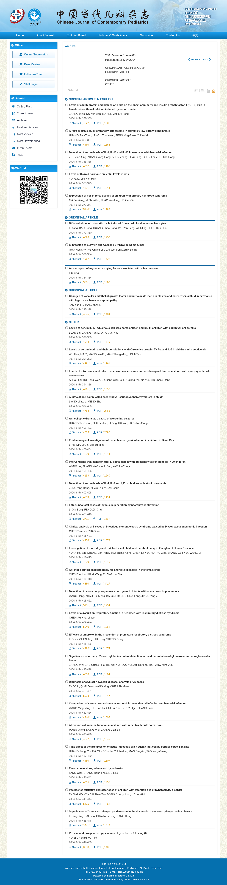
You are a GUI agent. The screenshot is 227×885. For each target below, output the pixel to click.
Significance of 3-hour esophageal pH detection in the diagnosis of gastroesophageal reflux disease (130, 811)
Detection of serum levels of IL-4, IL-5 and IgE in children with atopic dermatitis (117, 483)
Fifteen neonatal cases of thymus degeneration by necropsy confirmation (114, 504)
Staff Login (30, 84)
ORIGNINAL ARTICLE (118, 71)
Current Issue (25, 113)
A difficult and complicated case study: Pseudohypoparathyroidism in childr (116, 396)
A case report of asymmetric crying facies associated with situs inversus (113, 268)
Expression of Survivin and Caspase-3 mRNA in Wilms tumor (106, 244)
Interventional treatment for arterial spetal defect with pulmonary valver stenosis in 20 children (127, 461)
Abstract (76, 123)
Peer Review (31, 64)
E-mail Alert (24, 147)
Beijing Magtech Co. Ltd (120, 875)
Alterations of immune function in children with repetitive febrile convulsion (115, 725)
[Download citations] (196, 91)
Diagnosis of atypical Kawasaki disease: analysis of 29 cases (106, 681)
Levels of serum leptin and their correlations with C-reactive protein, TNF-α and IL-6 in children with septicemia (137, 349)
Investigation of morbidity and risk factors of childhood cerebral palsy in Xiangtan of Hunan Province (131, 548)
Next (206, 59)
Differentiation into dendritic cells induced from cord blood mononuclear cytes (117, 223)
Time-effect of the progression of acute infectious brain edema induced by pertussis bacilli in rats (129, 746)
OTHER (110, 84)
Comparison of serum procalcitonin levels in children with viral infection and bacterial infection (127, 703)
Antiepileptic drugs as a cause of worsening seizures (101, 418)
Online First (24, 106)
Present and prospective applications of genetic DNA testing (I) (108, 833)
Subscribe (146, 35)
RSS (20, 154)
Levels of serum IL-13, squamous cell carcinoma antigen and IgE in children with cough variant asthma (132, 327)
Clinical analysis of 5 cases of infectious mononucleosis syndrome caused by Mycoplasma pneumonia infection (138, 526)
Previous (195, 59)
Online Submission (35, 54)
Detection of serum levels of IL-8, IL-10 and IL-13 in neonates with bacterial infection (120, 152)
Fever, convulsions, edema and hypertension (96, 768)
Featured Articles (27, 127)
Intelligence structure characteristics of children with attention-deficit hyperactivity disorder (125, 789)
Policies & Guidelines (112, 35)
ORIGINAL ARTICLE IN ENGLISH (125, 67)
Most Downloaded (28, 141)
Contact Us (173, 35)
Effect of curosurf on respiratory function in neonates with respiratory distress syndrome (124, 612)
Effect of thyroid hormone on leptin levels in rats (99, 173)
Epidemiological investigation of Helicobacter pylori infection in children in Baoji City (121, 440)
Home (20, 35)
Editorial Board (76, 35)
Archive (22, 120)
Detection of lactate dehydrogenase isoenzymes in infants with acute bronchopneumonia (124, 591)
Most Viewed (25, 134)
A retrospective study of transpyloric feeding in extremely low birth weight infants (119, 130)
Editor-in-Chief (32, 74)
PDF (99, 123)
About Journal (45, 35)
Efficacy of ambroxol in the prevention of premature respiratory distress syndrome (120, 634)
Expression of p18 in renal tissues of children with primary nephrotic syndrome (118, 195)
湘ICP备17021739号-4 (113, 864)
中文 (195, 35)
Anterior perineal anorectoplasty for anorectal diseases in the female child (114, 569)
